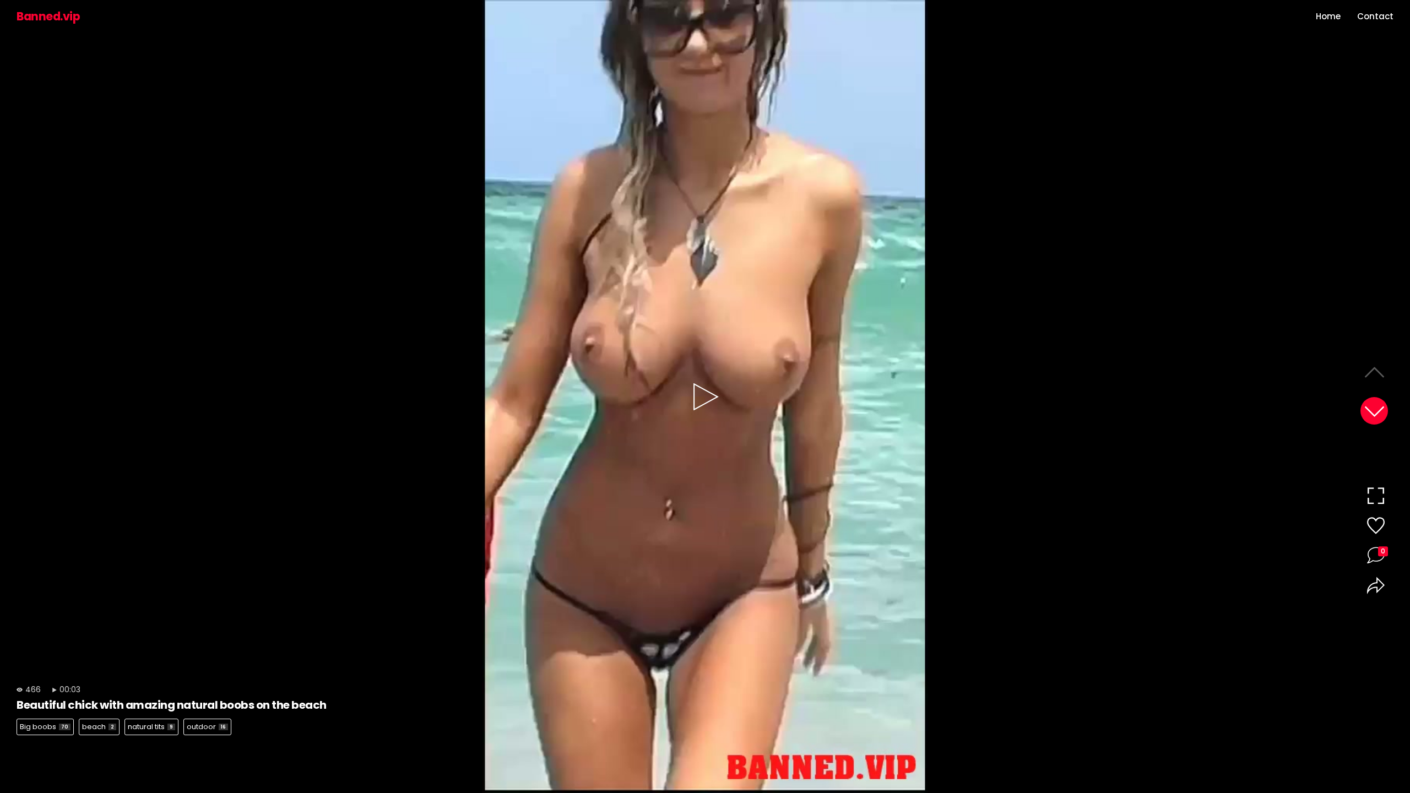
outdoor (206, 726)
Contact (1375, 16)
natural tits (150, 726)
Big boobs (44, 726)
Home (1328, 16)
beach (98, 726)
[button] (1374, 411)
